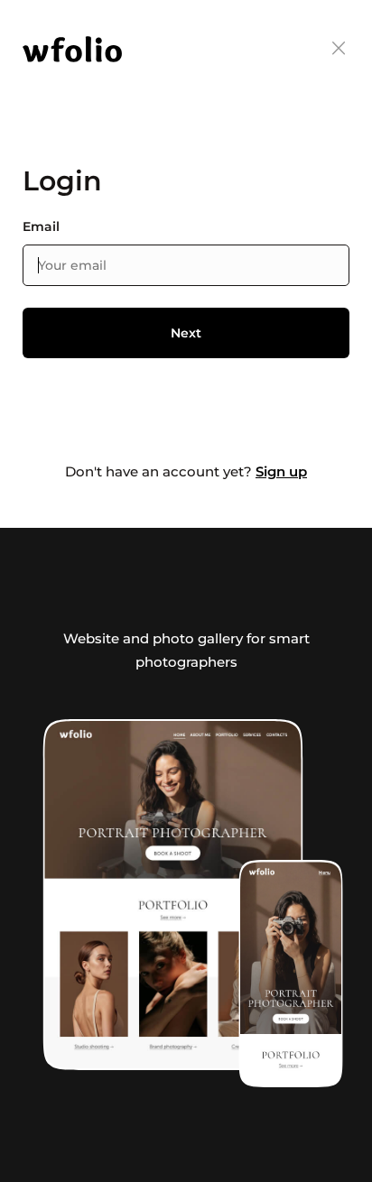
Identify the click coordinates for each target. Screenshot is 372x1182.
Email (41, 227)
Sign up (281, 471)
